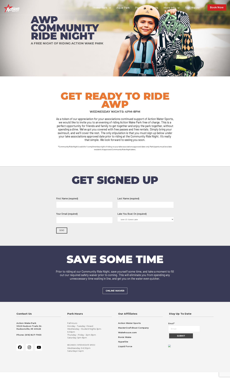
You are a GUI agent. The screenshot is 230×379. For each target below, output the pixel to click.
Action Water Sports (129, 323)
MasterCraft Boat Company (133, 328)
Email (171, 323)
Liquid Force (125, 346)
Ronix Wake (124, 337)
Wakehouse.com (127, 332)
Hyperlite (123, 342)
